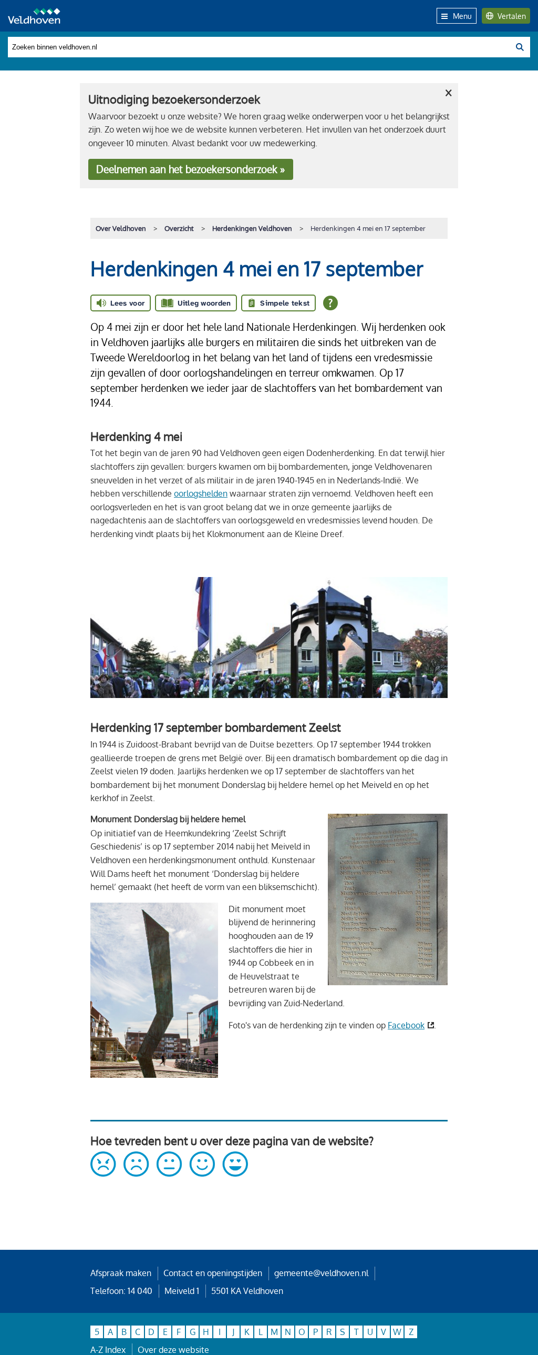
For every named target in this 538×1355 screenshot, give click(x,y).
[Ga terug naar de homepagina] (34, 16)
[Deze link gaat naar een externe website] (169, 1173)
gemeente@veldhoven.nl (321, 1273)
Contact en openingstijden (212, 1273)
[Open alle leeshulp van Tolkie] (330, 303)
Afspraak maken (120, 1273)
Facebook (406, 1025)
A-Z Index (108, 1349)
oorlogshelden (200, 493)
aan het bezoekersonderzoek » (190, 169)
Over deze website (173, 1349)
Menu (462, 16)
